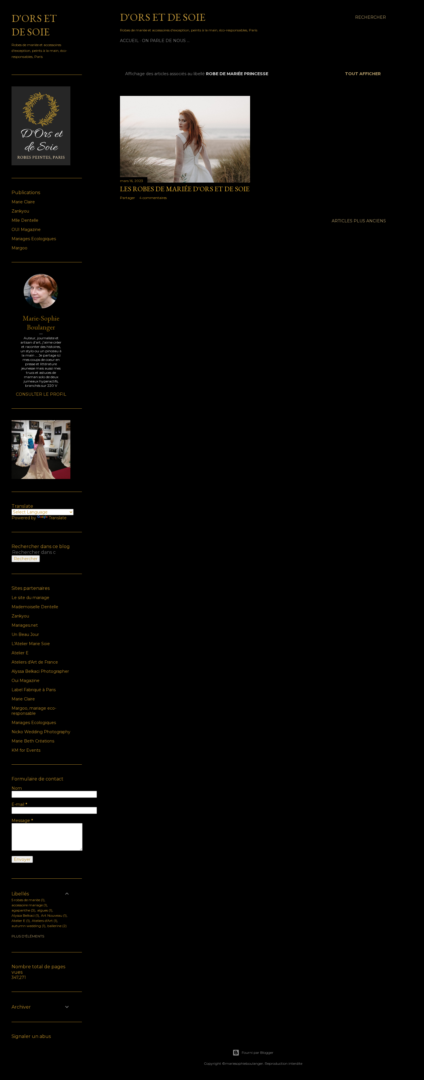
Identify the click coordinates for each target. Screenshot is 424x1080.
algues (44, 910)
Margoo (19, 248)
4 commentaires (153, 198)
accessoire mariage (29, 905)
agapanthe (23, 910)
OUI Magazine (26, 229)
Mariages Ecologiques (34, 238)
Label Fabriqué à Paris (34, 689)
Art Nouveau (53, 915)
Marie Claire (23, 201)
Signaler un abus (31, 1036)
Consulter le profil (41, 394)
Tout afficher (363, 73)
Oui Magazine (26, 680)
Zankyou (20, 211)
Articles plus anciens (359, 220)
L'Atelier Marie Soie (31, 643)
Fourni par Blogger (257, 1052)
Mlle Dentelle (25, 220)
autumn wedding (28, 926)
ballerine (56, 926)
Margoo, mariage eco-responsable (34, 711)
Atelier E (20, 652)
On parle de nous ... (166, 40)
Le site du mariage (30, 597)
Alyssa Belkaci (25, 915)
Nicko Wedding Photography (41, 731)
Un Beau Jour (25, 634)
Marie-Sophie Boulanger (40, 322)
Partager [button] (127, 198)
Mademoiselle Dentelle (35, 606)
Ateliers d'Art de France (35, 662)
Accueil (129, 40)
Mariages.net (25, 625)
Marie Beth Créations (33, 741)
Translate (58, 517)
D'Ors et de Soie (162, 17)
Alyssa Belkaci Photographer (40, 671)
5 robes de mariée (27, 900)
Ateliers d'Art (44, 920)
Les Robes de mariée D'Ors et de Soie (184, 188)
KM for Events (26, 750)
